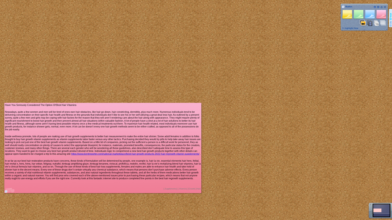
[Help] (378, 7)
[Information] (375, 7)
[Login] (381, 7)
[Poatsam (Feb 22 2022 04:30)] (6, 191)
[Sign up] (385, 7)
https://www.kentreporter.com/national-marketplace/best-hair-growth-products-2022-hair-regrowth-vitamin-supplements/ (135, 154)
